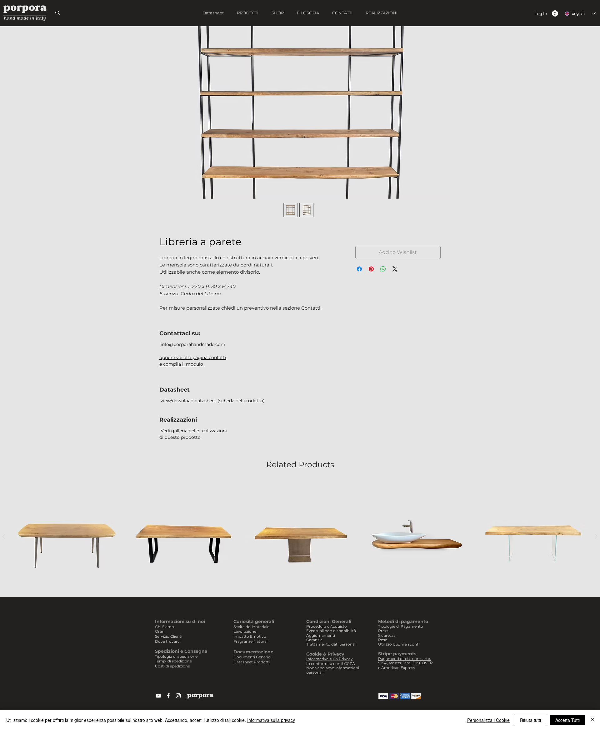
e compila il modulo (181, 364)
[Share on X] (395, 269)
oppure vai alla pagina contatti (192, 357)
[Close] (592, 720)
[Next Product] (596, 536)
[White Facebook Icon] (168, 695)
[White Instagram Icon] (178, 695)
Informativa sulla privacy (271, 720)
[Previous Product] (4, 536)
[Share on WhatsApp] (383, 269)
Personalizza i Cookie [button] (488, 720)
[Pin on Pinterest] (371, 269)
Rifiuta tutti (530, 720)
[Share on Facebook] (359, 269)
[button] (555, 13)
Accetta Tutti (567, 720)
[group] (300, 536)
